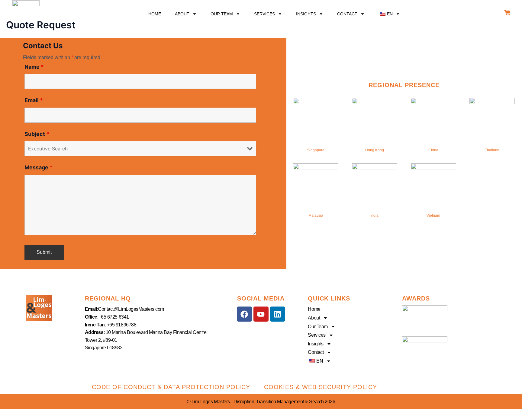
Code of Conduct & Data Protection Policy (171, 387)
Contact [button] (347, 13)
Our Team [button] (222, 13)
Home (154, 13)
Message (38, 167)
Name (34, 67)
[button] (389, 14)
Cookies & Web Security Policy (320, 387)
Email (33, 100)
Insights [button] (306, 13)
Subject (36, 134)
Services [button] (264, 13)
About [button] (182, 13)
